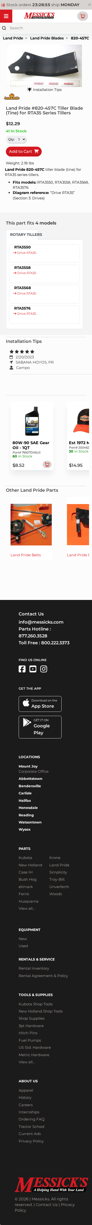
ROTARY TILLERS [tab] (24, 234)
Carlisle (25, 793)
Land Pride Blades (47, 38)
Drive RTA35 (26, 253)
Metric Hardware (34, 1054)
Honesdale (28, 807)
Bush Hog (28, 879)
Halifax (25, 800)
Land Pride (13, 38)
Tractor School (31, 1126)
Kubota (25, 857)
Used (23, 946)
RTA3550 (22, 247)
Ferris (24, 894)
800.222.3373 (55, 643)
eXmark (26, 886)
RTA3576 (22, 308)
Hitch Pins (28, 1033)
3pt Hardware (31, 1025)
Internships (29, 1112)
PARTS (24, 848)
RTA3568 (22, 287)
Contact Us (47, 1204)
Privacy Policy (31, 1141)
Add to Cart (21, 151)
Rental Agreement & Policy (43, 975)
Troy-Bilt (57, 879)
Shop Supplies (31, 1018)
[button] (82, 16)
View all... (27, 908)
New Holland (30, 865)
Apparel (26, 1090)
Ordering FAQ (32, 1119)
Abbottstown (30, 778)
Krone (54, 857)
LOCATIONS (29, 757)
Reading (26, 815)
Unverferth (59, 886)
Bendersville (30, 786)
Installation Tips (47, 89)
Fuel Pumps (30, 1040)
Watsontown (30, 822)
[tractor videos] (32, 669)
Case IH (26, 872)
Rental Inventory (34, 968)
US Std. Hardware (35, 1047)
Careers (26, 1104)
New (23, 938)
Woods (55, 894)
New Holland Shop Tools (41, 1011)
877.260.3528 (33, 636)
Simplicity (58, 872)
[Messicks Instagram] (43, 669)
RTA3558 (22, 267)
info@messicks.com (41, 622)
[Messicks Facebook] (22, 669)
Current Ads (30, 1133)
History (25, 1097)
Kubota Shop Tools (36, 1004)
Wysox (24, 829)
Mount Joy (28, 766)
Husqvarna (29, 901)
